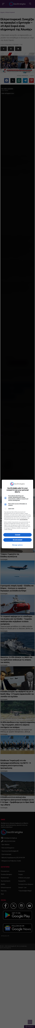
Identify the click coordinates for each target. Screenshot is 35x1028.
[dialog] (17, 514)
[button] (17, 509)
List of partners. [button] (24, 519)
